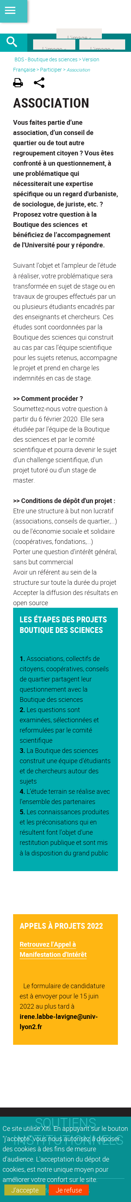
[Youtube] (102, 43)
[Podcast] (79, 32)
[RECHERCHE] (14, 43)
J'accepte (25, 1190)
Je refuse (69, 1190)
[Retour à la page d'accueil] (65, 17)
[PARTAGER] (41, 84)
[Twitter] (54, 43)
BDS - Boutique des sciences (46, 59)
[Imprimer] (20, 84)
